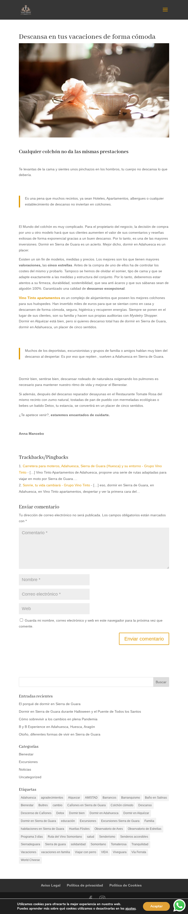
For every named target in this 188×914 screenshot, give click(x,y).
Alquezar (74, 797)
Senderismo (107, 836)
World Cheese (30, 860)
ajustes (130, 908)
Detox (60, 813)
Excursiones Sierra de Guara (120, 821)
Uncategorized (30, 777)
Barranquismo (130, 797)
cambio (57, 805)
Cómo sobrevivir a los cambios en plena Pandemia (58, 719)
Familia (149, 821)
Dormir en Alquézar (136, 813)
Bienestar (26, 754)
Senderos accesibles (134, 836)
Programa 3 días (32, 836)
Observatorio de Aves (108, 829)
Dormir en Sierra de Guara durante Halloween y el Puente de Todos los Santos (80, 711)
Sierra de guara (55, 844)
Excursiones (28, 762)
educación (68, 821)
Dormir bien (77, 813)
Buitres (43, 805)
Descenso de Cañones (36, 813)
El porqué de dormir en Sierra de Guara (50, 704)
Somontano (98, 844)
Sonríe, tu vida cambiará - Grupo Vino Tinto (56, 485)
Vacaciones (28, 852)
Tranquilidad (139, 844)
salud (90, 836)
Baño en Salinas (156, 797)
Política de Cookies (125, 885)
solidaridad (78, 844)
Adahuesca (28, 797)
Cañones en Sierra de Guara (86, 805)
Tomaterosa (119, 844)
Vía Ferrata (138, 852)
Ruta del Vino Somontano (65, 836)
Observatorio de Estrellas (144, 829)
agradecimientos (52, 797)
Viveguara (120, 852)
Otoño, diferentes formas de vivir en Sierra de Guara (59, 734)
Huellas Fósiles (79, 829)
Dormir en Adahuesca (104, 813)
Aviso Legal (50, 885)
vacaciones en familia (55, 852)
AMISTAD (91, 797)
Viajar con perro (85, 852)
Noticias (25, 769)
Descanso (145, 805)
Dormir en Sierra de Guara (38, 821)
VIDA (104, 852)
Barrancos (109, 797)
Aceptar (156, 906)
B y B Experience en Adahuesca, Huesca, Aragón (57, 727)
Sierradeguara (30, 844)
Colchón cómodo (122, 805)
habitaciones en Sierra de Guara (42, 829)
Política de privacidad (85, 885)
